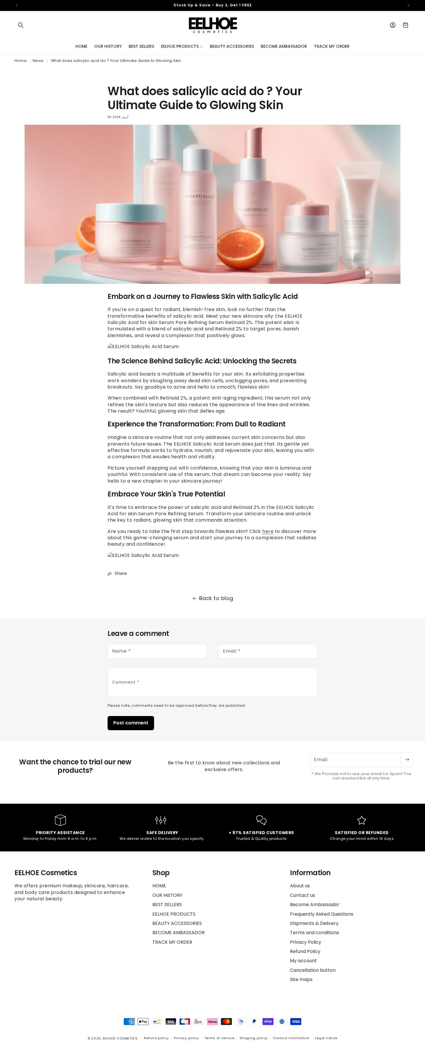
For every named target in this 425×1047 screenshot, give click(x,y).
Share (121, 573)
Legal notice (326, 1038)
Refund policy (156, 1038)
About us (300, 886)
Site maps (301, 979)
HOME (159, 886)
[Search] (20, 25)
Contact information (291, 1038)
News (38, 60)
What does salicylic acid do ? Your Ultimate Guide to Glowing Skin (116, 60)
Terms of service (219, 1038)
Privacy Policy (305, 942)
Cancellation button (313, 970)
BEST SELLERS (167, 904)
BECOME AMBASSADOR (178, 932)
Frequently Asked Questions (321, 914)
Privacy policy (186, 1038)
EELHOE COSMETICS (120, 1038)
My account (303, 960)
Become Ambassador (314, 904)
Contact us (302, 895)
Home (20, 60)
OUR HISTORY (167, 895)
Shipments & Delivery (314, 923)
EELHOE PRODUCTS (173, 914)
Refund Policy (305, 951)
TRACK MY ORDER (172, 942)
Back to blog (216, 598)
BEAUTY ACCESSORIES (177, 923)
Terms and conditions (314, 932)
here (268, 531)
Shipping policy (253, 1038)
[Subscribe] (406, 759)
